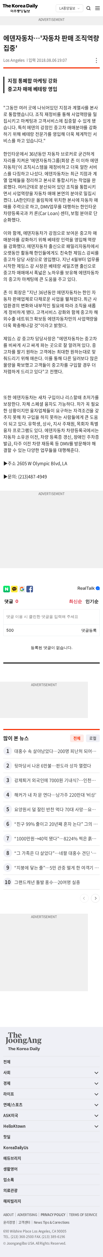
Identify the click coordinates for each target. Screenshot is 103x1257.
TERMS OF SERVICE (83, 1214)
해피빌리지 (12, 1201)
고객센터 (24, 1222)
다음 (95, 898)
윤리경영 (9, 1222)
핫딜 (6, 1136)
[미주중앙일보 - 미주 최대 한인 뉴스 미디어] (20, 8)
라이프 (8, 1093)
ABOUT (8, 1214)
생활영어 (10, 1169)
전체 (76, 738)
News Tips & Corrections (51, 1222)
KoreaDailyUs (15, 1147)
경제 (6, 1083)
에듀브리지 (12, 1158)
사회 (6, 1072)
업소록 (8, 1179)
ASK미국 (10, 1115)
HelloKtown (14, 1126)
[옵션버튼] (96, 60)
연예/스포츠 (13, 1104)
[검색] (88, 8)
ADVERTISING (27, 1214)
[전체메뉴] (97, 8)
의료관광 (10, 1190)
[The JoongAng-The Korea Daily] (23, 1041)
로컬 (92, 738)
